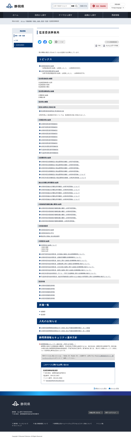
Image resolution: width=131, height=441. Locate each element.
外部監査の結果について (49, 245)
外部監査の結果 (44, 241)
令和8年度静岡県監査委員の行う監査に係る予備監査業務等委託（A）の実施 (65, 328)
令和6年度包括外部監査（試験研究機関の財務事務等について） (61, 257)
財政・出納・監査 (38, 21)
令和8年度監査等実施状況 (49, 124)
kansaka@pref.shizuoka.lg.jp (55, 380)
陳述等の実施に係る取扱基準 (50, 236)
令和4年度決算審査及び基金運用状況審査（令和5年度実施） (60, 168)
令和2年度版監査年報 (48, 298)
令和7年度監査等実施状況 (49, 127)
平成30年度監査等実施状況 (49, 149)
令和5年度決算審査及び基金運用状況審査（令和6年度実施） (60, 165)
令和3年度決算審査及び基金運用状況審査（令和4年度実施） (60, 171)
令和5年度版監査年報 (48, 288)
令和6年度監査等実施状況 (49, 130)
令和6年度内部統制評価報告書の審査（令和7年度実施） (59, 208)
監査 (46, 21)
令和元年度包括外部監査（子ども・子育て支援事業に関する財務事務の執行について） (69, 273)
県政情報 (115, 15)
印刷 (99, 45)
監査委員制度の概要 (45, 78)
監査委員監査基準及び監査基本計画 (52, 111)
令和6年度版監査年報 (48, 285)
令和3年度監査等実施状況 (49, 140)
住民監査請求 (43, 226)
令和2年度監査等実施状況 (49, 143)
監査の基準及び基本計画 (47, 107)
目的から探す (40, 15)
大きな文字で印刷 (112, 45)
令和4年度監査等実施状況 (49, 137)
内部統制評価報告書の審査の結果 (50, 204)
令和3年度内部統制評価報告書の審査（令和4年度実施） (59, 218)
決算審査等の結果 (45, 158)
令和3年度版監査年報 (48, 295)
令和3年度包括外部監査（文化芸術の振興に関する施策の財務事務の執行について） (68, 267)
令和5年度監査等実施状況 (49, 133)
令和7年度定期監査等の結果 (50, 71)
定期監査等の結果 (45, 120)
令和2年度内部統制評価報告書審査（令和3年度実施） (58, 221)
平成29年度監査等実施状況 (49, 153)
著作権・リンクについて (21, 423)
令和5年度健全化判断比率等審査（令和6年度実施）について (60, 189)
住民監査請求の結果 (47, 66)
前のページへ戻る (101, 388)
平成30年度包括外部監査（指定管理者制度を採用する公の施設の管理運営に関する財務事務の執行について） (76, 276)
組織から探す (90, 15)
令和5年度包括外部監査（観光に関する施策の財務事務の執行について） (64, 260)
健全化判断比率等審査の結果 (48, 182)
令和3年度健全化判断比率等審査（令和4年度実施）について (60, 196)
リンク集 (100, 423)
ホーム (15, 15)
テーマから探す (65, 15)
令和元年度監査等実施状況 (49, 146)
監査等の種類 (43, 102)
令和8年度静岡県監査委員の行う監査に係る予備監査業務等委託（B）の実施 (65, 331)
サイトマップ (18, 425)
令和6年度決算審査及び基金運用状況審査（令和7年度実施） (60, 161)
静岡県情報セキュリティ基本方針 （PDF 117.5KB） (57, 344)
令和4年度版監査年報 (48, 292)
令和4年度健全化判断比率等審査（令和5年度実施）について (60, 193)
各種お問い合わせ (94, 412)
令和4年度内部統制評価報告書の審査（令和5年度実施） (59, 214)
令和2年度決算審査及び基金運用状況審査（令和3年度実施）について (63, 174)
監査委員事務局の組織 (46, 91)
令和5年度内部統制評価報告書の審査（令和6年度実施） (59, 211)
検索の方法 (83, 6)
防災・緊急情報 (101, 6)
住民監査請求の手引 (47, 233)
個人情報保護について (41, 423)
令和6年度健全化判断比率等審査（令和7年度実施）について (60, 186)
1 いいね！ (61, 42)
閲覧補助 (117, 4)
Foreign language (117, 7)
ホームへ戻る (115, 388)
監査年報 (42, 281)
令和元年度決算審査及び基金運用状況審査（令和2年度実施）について (63, 177)
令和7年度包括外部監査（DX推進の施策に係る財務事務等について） (63, 254)
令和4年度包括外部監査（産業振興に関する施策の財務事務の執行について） (65, 264)
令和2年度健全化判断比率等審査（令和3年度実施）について (60, 199)
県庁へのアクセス (110, 412)
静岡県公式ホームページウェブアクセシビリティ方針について (73, 423)
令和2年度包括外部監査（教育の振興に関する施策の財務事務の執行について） (66, 270)
